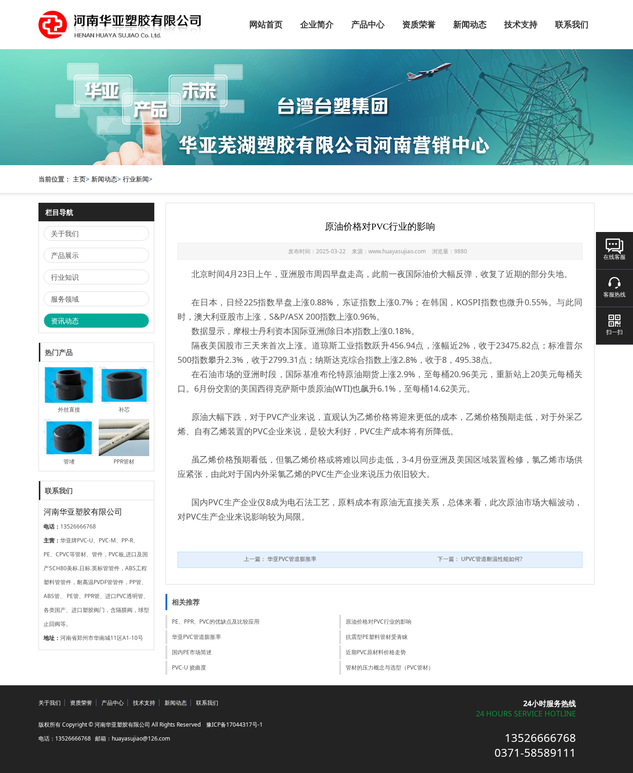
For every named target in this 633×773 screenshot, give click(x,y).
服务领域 (65, 298)
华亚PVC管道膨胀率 (196, 637)
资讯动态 (65, 320)
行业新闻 (136, 178)
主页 (79, 178)
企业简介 (317, 24)
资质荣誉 (419, 24)
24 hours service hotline (526, 714)
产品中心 (368, 24)
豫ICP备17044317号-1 (234, 724)
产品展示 (65, 255)
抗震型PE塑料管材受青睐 (377, 637)
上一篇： (280, 559)
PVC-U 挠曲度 (189, 667)
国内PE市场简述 (192, 652)
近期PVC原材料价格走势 (376, 652)
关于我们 (65, 233)
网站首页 (266, 24)
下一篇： (479, 559)
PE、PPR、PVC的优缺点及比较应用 (216, 621)
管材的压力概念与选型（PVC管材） (390, 667)
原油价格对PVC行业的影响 (378, 621)
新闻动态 (470, 24)
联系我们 (572, 24)
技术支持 (521, 24)
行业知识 (65, 277)
